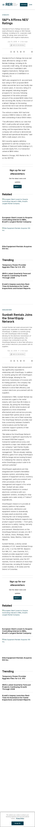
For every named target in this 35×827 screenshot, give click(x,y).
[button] (3, 4)
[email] (24, 52)
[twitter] (17, 52)
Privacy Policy (20, 818)
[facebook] (11, 52)
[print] (32, 52)
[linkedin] (14, 52)
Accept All (17, 823)
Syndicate (5, 15)
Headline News (7, 310)
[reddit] (21, 52)
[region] (17, 819)
